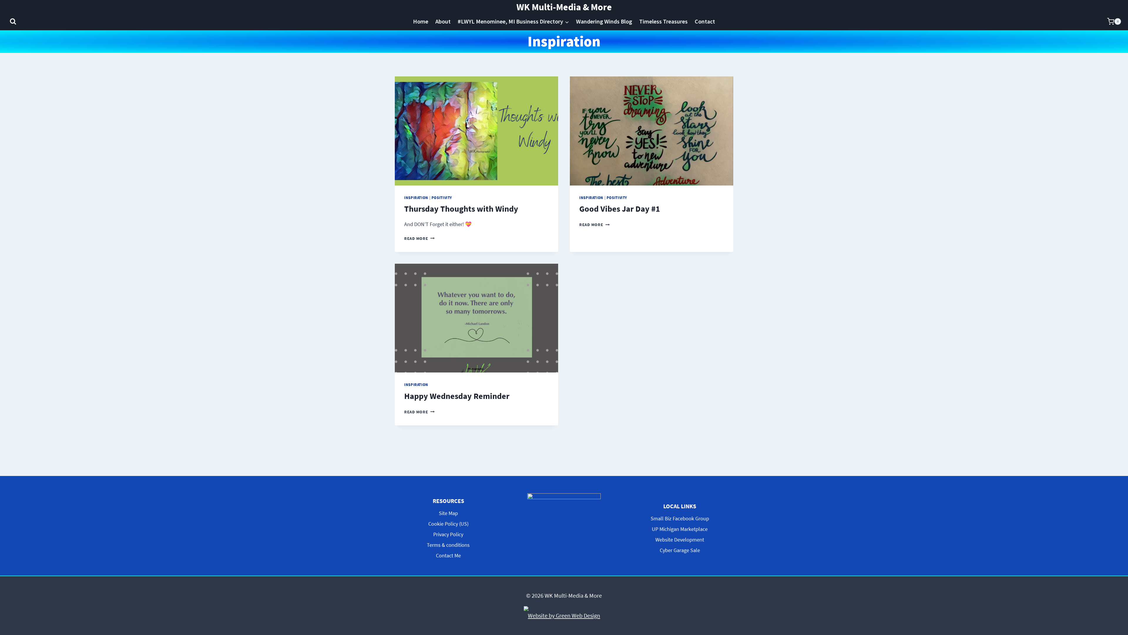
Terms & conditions (448, 545)
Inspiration (416, 197)
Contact (705, 21)
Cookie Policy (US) (448, 523)
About (443, 21)
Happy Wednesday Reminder (456, 396)
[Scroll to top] (1118, 581)
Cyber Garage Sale (680, 550)
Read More (419, 238)
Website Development (679, 539)
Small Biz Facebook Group (680, 518)
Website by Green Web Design (564, 615)
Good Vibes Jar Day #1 (619, 208)
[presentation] (476, 131)
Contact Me (448, 555)
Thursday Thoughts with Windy (461, 208)
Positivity (442, 197)
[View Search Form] (13, 22)
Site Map (448, 513)
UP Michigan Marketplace (680, 529)
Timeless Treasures (663, 21)
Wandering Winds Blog (604, 21)
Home (420, 21)
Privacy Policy (448, 534)
